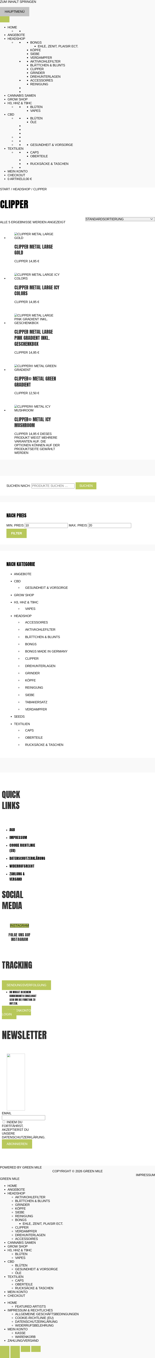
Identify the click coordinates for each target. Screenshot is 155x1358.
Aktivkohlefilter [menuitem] (30, 1197)
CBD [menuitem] (11, 1261)
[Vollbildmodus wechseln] (15, 1349)
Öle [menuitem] (18, 1273)
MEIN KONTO (18, 171)
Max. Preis (78, 525)
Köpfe (35, 50)
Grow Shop (24, 595)
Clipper (37, 69)
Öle (33, 122)
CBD (11, 114)
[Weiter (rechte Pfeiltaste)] (15, 1355)
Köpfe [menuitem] (20, 1208)
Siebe (35, 54)
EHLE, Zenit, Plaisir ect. (58, 46)
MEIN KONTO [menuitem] (18, 1292)
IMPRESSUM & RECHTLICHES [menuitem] (30, 1310)
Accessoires (41, 80)
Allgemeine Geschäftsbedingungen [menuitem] (47, 1314)
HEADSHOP (16, 39)
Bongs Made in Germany (46, 651)
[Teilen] (25, 1349)
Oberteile (39, 156)
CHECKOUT (16, 175)
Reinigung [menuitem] (24, 1216)
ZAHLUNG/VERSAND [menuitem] (23, 1340)
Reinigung (39, 84)
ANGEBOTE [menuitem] (16, 1189)
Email (6, 1113)
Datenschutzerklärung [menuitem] (36, 1322)
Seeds (19, 716)
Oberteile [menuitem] (24, 1284)
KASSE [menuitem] (20, 1333)
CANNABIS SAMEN (22, 95)
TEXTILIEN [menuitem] (15, 1277)
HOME (12, 27)
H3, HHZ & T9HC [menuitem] (20, 1250)
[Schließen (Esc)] (36, 1349)
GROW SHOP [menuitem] (18, 1246)
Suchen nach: (18, 486)
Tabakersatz (36, 702)
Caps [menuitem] (19, 1280)
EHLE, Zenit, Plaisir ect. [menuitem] (43, 1224)
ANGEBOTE (16, 35)
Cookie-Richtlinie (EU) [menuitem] (34, 1318)
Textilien (22, 724)
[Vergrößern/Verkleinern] (4, 1349)
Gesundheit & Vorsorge (51, 145)
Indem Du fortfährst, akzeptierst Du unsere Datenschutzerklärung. (23, 1129)
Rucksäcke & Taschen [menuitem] (34, 1288)
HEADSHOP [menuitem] (16, 1193)
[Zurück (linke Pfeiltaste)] (4, 1355)
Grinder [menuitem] (22, 1205)
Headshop (23, 616)
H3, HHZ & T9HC (20, 103)
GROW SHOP (18, 99)
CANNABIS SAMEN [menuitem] (22, 1242)
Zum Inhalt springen (18, 2)
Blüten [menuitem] (21, 1254)
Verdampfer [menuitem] (26, 1231)
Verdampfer (41, 58)
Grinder (37, 73)
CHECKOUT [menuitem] (16, 1296)
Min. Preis (15, 525)
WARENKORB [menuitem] (25, 1337)
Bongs (36, 42)
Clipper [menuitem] (22, 1227)
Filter (16, 533)
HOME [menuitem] (12, 1186)
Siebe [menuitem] (19, 1212)
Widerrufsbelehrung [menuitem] (34, 1325)
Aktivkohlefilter (45, 61)
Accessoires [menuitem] (26, 1239)
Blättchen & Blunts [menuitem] (32, 1201)
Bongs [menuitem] (20, 1220)
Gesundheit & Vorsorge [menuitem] (36, 1269)
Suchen (86, 486)
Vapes (35, 111)
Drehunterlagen (45, 76)
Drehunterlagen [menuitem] (30, 1235)
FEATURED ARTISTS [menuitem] (30, 1306)
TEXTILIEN (15, 148)
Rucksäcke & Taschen (49, 164)
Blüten (36, 107)
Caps (34, 152)
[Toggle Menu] (4, 19)
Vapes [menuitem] (20, 1258)
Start (5, 189)
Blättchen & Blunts (47, 65)
